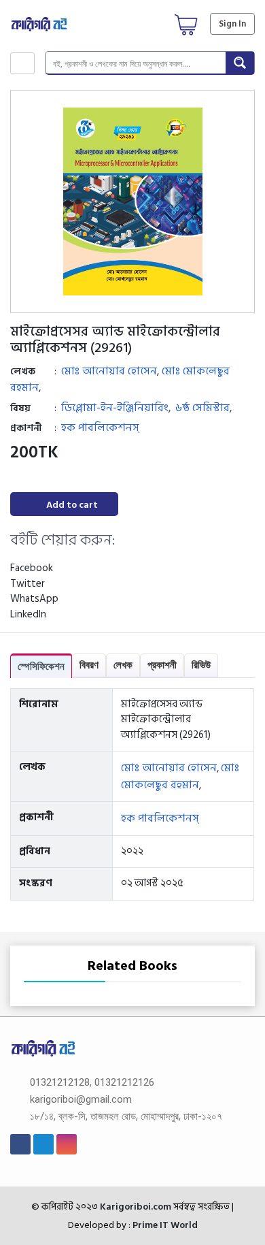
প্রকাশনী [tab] (162, 664)
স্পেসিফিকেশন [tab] (41, 666)
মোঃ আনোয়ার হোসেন (109, 371)
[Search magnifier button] (240, 63)
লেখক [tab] (122, 664)
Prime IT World (165, 1225)
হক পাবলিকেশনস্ (100, 427)
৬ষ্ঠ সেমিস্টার (202, 408)
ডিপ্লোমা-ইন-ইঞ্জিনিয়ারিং (115, 408)
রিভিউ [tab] (201, 664)
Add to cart (72, 505)
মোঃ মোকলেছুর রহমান (180, 776)
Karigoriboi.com (134, 1206)
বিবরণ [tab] (89, 664)
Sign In (232, 23)
